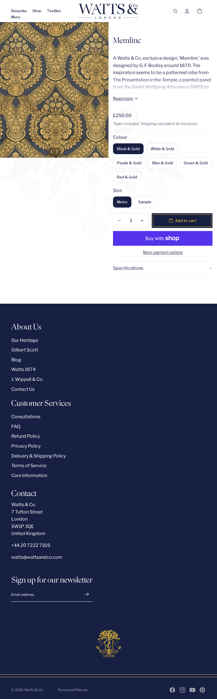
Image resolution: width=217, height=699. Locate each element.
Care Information (29, 475)
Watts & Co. (34, 690)
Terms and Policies (73, 690)
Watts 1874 (23, 369)
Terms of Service (28, 465)
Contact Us (22, 389)
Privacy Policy (26, 446)
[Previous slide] (4, 90)
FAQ (15, 426)
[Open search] (175, 11)
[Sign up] (86, 594)
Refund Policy (25, 436)
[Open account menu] (187, 11)
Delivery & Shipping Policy (38, 456)
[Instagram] (182, 690)
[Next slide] (103, 90)
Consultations (25, 416)
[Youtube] (192, 690)
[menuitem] (15, 17)
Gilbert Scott (24, 350)
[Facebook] (172, 690)
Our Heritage (24, 340)
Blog (16, 360)
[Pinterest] (202, 690)
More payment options (163, 252)
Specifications (128, 268)
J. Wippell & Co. (27, 379)
